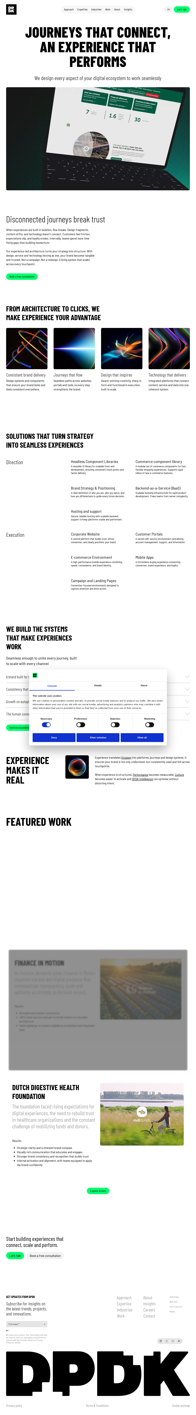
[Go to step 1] (7, 1330)
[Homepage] (11, 9)
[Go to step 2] (8, 1330)
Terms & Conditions (97, 1405)
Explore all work (98, 1190)
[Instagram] (173, 1341)
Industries (124, 1309)
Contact (149, 1315)
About (147, 1297)
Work (121, 1315)
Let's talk (182, 9)
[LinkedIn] (161, 1341)
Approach (124, 1297)
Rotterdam (174, 1297)
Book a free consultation (21, 276)
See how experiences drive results (26, 727)
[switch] (80, 724)
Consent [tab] (52, 686)
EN (168, 9)
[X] (167, 1341)
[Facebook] (179, 1341)
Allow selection (98, 737)
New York (173, 1301)
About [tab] (144, 685)
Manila (172, 1311)
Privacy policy (14, 1405)
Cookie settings (181, 1405)
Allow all (142, 737)
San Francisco (176, 1306)
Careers (149, 1309)
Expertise (124, 1303)
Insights (149, 1303)
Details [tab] (98, 685)
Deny (54, 737)
